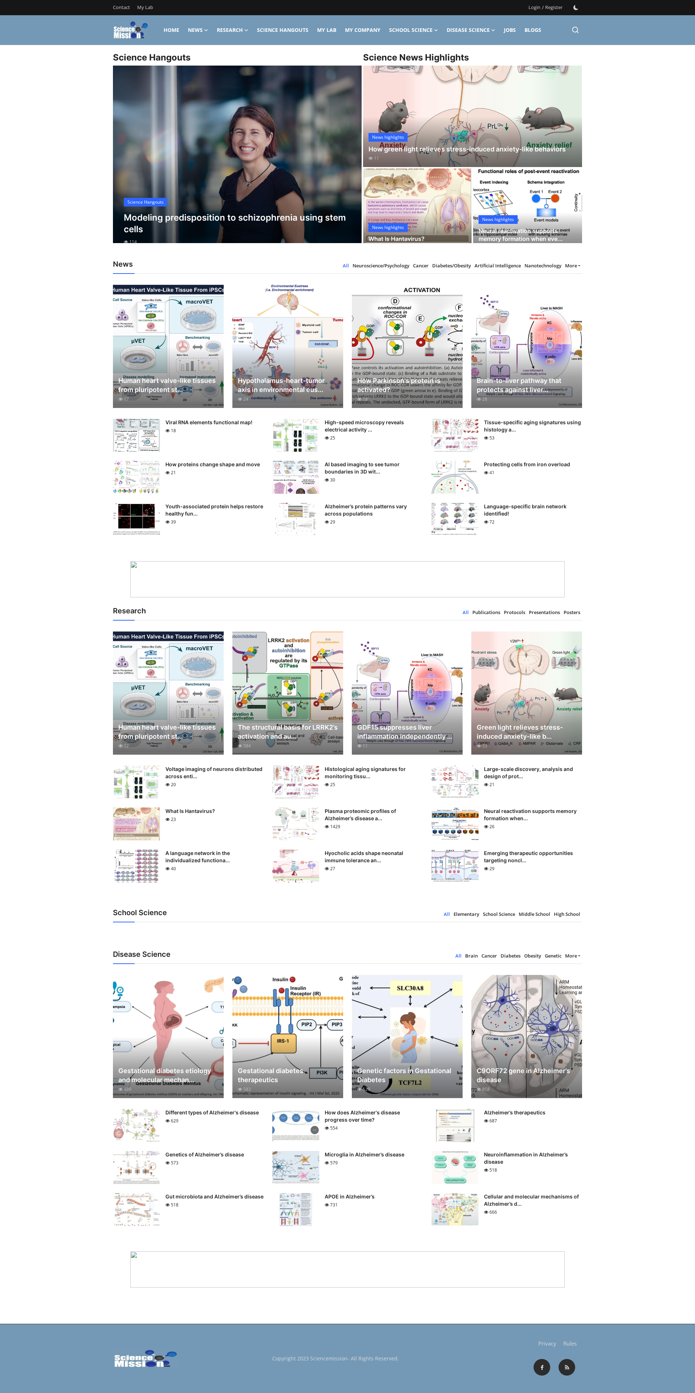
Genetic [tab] (553, 955)
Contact (121, 7)
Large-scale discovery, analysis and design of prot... (528, 772)
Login (534, 7)
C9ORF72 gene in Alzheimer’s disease (523, 1075)
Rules (570, 1343)
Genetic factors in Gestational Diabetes (404, 1075)
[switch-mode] (576, 7)
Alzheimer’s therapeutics (515, 1112)
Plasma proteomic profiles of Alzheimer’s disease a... (360, 814)
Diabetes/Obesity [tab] (451, 265)
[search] (575, 30)
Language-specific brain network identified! (525, 510)
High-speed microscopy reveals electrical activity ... (364, 426)
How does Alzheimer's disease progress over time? (362, 1116)
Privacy (547, 1343)
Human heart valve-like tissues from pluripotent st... (167, 385)
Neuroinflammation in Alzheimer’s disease (526, 1158)
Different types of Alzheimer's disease (212, 1112)
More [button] (571, 265)
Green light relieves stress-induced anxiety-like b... (520, 731)
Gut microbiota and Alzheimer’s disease (214, 1196)
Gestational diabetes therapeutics (270, 1075)
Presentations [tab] (544, 612)
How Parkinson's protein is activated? (399, 385)
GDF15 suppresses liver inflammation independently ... (404, 731)
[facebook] (542, 1367)
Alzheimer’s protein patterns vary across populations (366, 510)
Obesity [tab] (532, 955)
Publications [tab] (486, 612)
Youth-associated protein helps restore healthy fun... (214, 510)
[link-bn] (347, 579)
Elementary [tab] (466, 914)
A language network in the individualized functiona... (197, 856)
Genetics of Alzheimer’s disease (204, 1154)
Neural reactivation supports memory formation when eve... (521, 234)
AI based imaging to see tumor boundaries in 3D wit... (362, 468)
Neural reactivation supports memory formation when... (530, 814)
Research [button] (230, 29)
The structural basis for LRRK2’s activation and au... (288, 731)
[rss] (567, 1367)
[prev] (124, 160)
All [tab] (346, 265)
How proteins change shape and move (212, 464)
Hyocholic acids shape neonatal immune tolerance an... (364, 856)
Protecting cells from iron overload (527, 464)
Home (171, 29)
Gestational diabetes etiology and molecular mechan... (164, 1075)
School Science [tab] (499, 914)
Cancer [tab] (421, 265)
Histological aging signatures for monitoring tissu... (365, 772)
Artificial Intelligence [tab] (498, 265)
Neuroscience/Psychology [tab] (381, 265)
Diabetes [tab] (511, 955)
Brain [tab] (471, 955)
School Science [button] (411, 29)
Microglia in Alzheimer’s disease (364, 1154)
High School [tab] (567, 914)
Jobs (510, 29)
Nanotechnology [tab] (543, 265)
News (195, 29)
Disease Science (468, 29)
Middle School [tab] (534, 914)
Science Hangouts (282, 29)
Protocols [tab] (514, 612)
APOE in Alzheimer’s (350, 1196)
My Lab (145, 7)
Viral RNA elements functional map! (208, 422)
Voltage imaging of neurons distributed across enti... (213, 772)
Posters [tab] (572, 612)
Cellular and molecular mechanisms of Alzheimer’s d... (531, 1200)
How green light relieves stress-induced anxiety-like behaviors (467, 149)
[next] (349, 160)
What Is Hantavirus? (396, 238)
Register (554, 7)
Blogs (533, 29)
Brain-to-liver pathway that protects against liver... (519, 385)
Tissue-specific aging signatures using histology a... (532, 426)
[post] (237, 161)
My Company (362, 29)
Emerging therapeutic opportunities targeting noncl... (528, 856)
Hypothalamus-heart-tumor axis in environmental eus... (281, 385)
